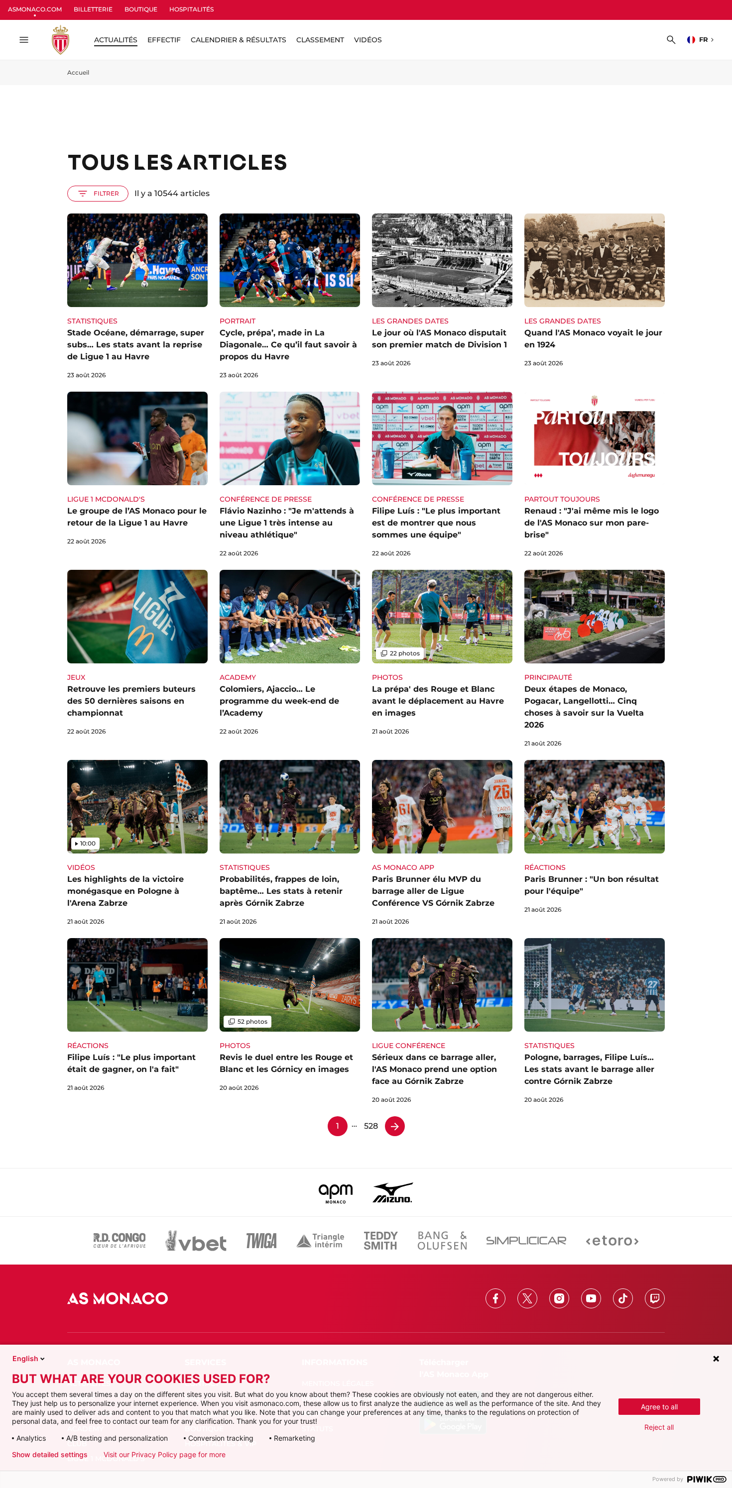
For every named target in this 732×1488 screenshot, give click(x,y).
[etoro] (612, 1241)
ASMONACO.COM (35, 9)
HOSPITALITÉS (191, 9)
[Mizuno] (392, 1192)
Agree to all (659, 1406)
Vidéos (368, 39)
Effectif (164, 39)
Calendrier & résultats (238, 39)
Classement (320, 39)
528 (371, 1126)
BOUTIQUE (140, 9)
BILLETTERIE (93, 9)
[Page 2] (395, 1126)
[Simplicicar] (526, 1241)
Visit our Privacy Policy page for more (165, 1455)
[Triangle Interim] (320, 1241)
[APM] (336, 1192)
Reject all (659, 1427)
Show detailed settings (50, 1455)
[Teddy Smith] (381, 1241)
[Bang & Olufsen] (442, 1241)
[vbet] (195, 1241)
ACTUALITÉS (115, 39)
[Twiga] (261, 1241)
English (25, 1358)
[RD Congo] (120, 1241)
